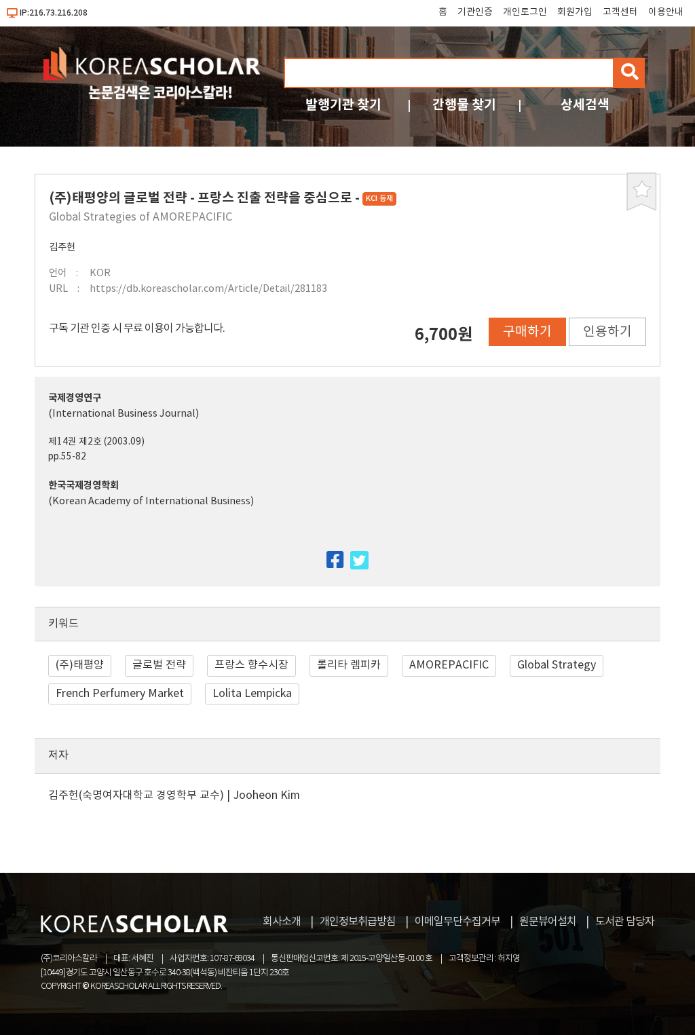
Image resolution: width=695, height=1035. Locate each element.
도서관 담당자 (624, 922)
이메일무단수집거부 (457, 922)
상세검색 (585, 105)
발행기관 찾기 (343, 105)
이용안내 (665, 12)
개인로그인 (525, 12)
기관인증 (475, 12)
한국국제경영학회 (83, 485)
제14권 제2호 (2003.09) (96, 441)
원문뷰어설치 (547, 922)
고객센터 (620, 12)
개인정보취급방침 (358, 922)
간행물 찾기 (464, 105)
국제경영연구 (74, 398)
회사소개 (282, 922)
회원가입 (575, 12)
